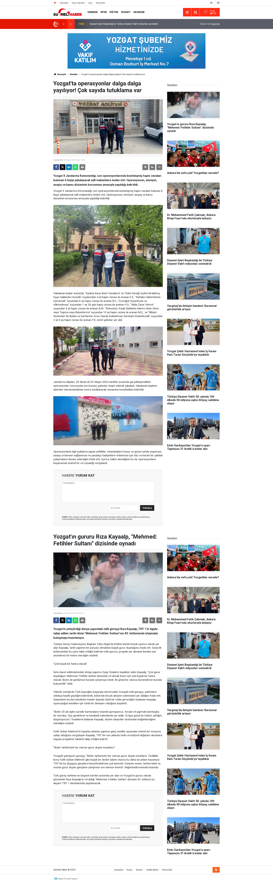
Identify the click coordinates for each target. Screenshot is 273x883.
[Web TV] (211, 2)
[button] (145, 167)
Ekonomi (139, 12)
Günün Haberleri (78, 3)
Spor (103, 12)
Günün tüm (210, 24)
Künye (129, 870)
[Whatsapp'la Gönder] (75, 167)
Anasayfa (61, 74)
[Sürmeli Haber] (67, 12)
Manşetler (64, 3)
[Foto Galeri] (218, 2)
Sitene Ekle (100, 3)
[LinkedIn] (69, 167)
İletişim (139, 870)
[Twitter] (62, 167)
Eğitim (114, 12)
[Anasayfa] (54, 3)
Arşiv (90, 3)
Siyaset (126, 12)
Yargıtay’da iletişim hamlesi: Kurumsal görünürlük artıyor (117, 24)
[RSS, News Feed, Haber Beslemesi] (216, 870)
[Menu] (187, 12)
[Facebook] (56, 167)
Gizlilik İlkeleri (152, 870)
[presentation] (63, 24)
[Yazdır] (82, 167)
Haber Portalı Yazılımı (67, 879)
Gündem (92, 12)
